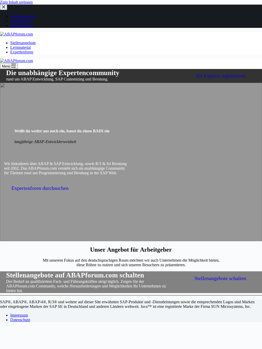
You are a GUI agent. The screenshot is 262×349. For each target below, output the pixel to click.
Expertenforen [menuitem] (21, 25)
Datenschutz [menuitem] (20, 320)
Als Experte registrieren (220, 75)
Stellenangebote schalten (220, 278)
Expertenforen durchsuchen (40, 188)
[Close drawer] (3, 7)
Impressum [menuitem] (19, 315)
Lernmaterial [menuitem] (20, 21)
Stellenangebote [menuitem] (23, 16)
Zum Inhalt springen (16, 2)
